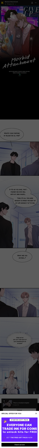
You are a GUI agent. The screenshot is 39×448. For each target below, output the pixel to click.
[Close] (36, 413)
